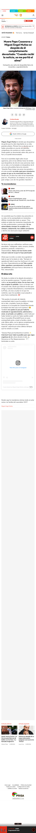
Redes (8, 37)
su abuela (24, 146)
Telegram (23, 114)
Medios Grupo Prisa (18, 799)
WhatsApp (19, 114)
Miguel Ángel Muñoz (7, 406)
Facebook (12, 114)
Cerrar (33, 26)
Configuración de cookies (23, 786)
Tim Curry (19, 33)
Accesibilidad (15, 785)
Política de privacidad (26, 785)
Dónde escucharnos (23, 788)
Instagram (7, 750)
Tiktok (11, 750)
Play (33, 830)
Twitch (25, 750)
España (4, 21)
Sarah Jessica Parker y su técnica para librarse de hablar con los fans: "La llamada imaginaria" (9, 739)
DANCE (21, 11)
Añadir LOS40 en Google (19, 134)
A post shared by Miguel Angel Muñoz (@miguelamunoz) (18, 387)
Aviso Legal (7, 785)
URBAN (29, 11)
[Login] (33, 15)
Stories (28, 750)
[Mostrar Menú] (2, 15)
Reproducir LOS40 (32, 237)
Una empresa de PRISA (18, 794)
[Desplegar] (18, 824)
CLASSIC (13, 11)
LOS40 (4, 11)
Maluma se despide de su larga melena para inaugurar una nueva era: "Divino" (26, 739)
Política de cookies (11, 786)
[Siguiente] (33, 33)
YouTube (14, 750)
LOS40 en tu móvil (12, 788)
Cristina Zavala (14, 119)
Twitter (16, 114)
